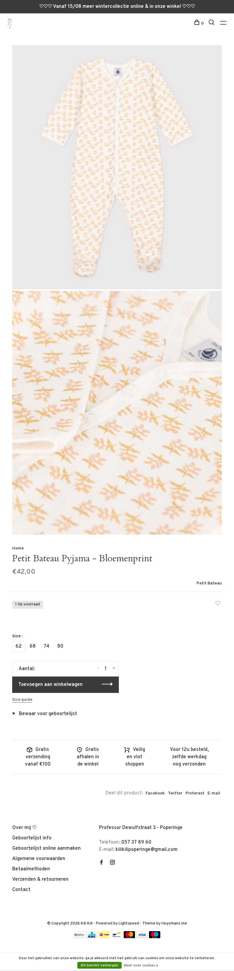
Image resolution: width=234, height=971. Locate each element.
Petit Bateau (209, 583)
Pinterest (195, 793)
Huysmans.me (174, 923)
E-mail (213, 793)
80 (60, 646)
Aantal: (27, 669)
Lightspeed (129, 923)
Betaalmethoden (31, 869)
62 (19, 646)
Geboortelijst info (31, 838)
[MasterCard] (129, 937)
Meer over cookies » (141, 965)
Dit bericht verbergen (99, 965)
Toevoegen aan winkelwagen (50, 685)
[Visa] (142, 937)
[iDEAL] (104, 937)
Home (18, 548)
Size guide (22, 699)
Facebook (155, 793)
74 (46, 646)
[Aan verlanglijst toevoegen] (217, 604)
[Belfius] (79, 937)
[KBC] (91, 937)
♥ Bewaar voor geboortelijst (44, 714)
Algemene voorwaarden (38, 859)
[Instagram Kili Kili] (112, 863)
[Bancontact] (116, 937)
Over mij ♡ (24, 828)
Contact (21, 890)
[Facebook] (101, 863)
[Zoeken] (212, 23)
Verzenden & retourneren (40, 879)
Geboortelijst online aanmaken (46, 848)
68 (33, 646)
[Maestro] (154, 937)
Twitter (175, 793)
